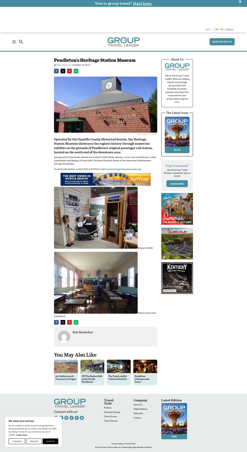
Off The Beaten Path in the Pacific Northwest (92, 378)
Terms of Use (130, 443)
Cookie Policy (21, 435)
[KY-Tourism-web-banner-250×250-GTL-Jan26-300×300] (177, 293)
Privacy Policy (117, 443)
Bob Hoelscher (64, 65)
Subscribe (138, 413)
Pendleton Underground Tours (142, 378)
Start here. (142, 3)
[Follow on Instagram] (66, 418)
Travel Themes (111, 420)
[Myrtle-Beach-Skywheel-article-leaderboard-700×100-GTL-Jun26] (106, 185)
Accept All (50, 441)
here (177, 102)
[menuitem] (14, 42)
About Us (138, 404)
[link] (56, 71)
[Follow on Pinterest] (77, 418)
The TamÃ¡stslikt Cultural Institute (117, 377)
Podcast (107, 407)
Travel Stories (110, 416)
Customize (16, 441)
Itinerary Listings (112, 412)
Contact (137, 417)
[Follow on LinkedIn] (82, 418)
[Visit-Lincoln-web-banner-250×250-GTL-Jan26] (177, 258)
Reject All (34, 441)
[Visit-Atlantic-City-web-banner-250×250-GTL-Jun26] (177, 224)
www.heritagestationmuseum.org (123, 169)
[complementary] (33, 432)
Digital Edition (140, 409)
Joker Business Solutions (142, 447)
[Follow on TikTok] (71, 418)
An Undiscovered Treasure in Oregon (65, 377)
